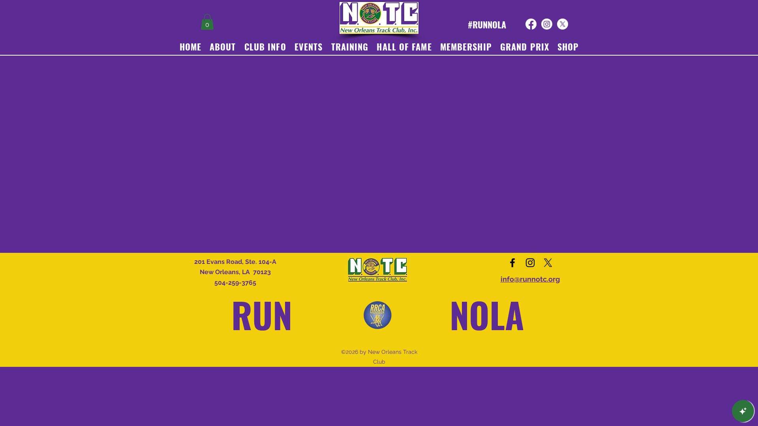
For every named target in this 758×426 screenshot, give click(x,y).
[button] (207, 22)
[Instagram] (546, 24)
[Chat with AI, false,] (743, 411)
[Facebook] (531, 24)
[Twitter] (562, 24)
